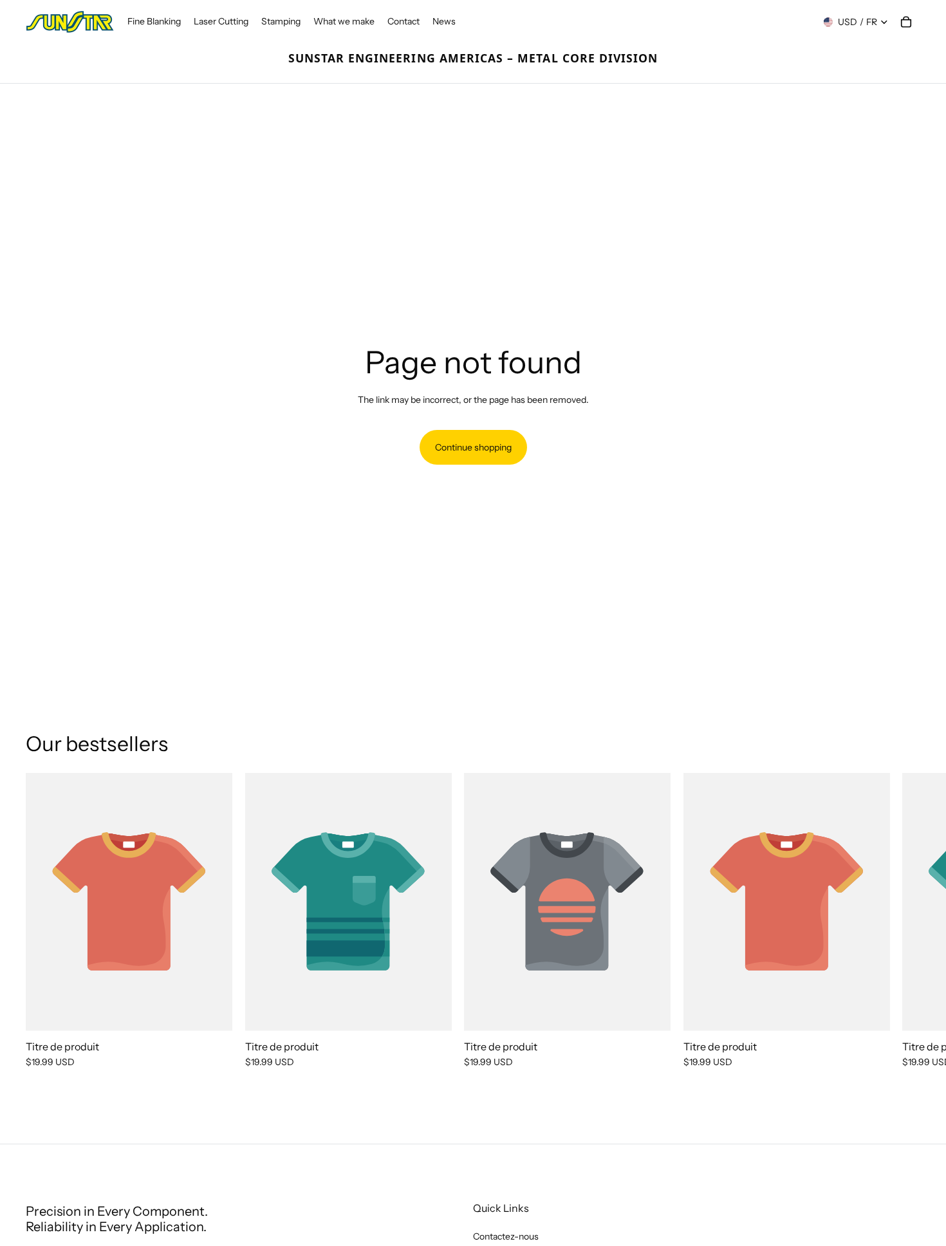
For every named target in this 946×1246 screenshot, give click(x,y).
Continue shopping (473, 447)
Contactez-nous (506, 1236)
